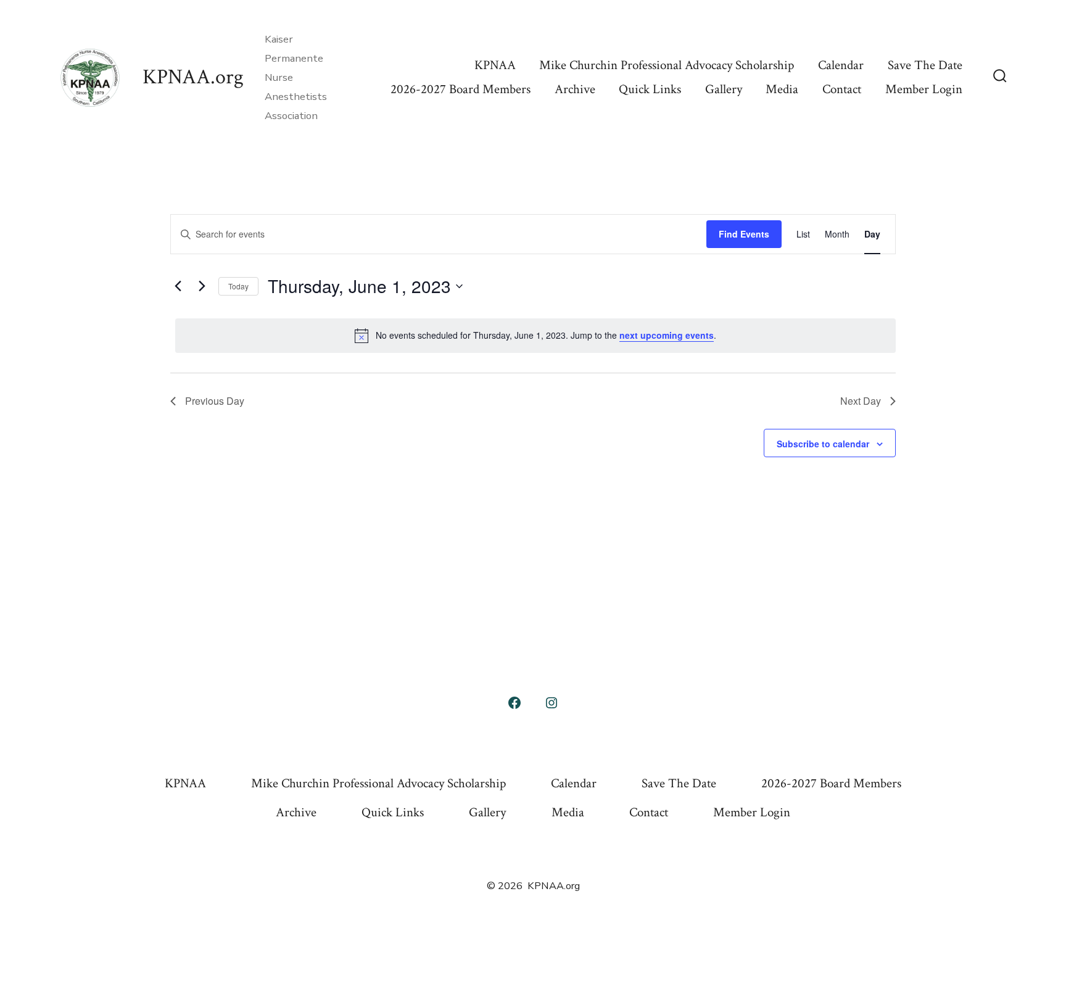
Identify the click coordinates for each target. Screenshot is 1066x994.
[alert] (535, 335)
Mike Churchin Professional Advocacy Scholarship (666, 65)
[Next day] (201, 286)
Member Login (923, 89)
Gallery (723, 89)
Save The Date (925, 65)
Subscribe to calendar (823, 443)
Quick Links (650, 89)
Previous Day (214, 401)
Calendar (841, 65)
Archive (575, 89)
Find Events (744, 234)
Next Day (860, 401)
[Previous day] (177, 286)
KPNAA (495, 65)
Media (782, 89)
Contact (841, 89)
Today (238, 286)
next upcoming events (666, 335)
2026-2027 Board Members (460, 89)
